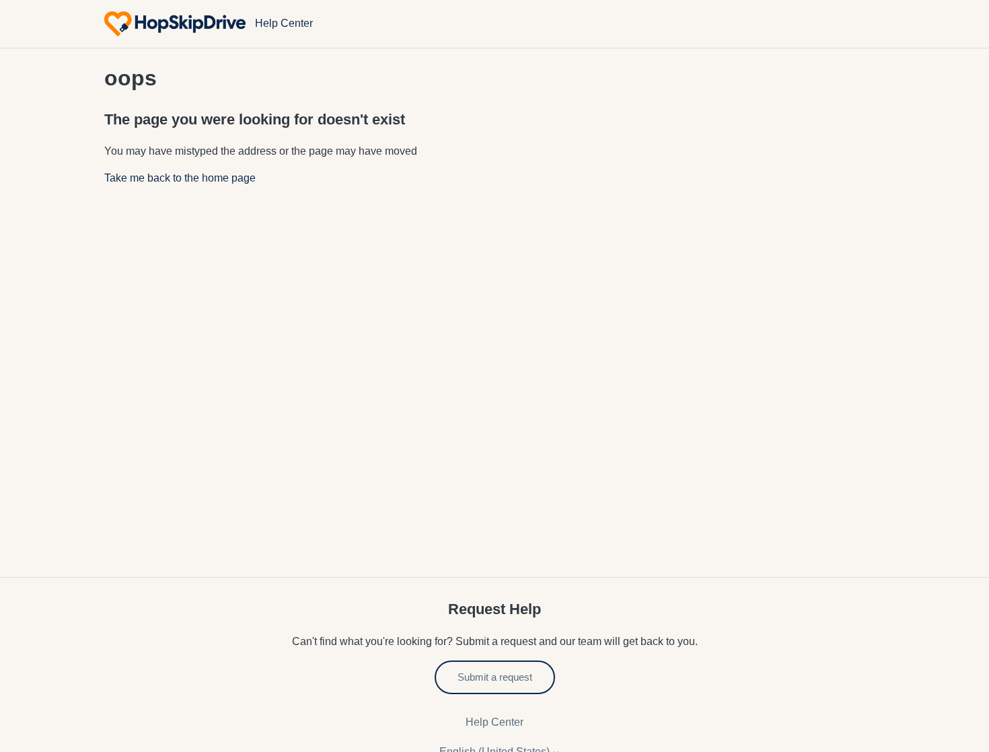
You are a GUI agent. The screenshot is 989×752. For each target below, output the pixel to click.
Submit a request (494, 677)
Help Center (494, 722)
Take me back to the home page (180, 178)
